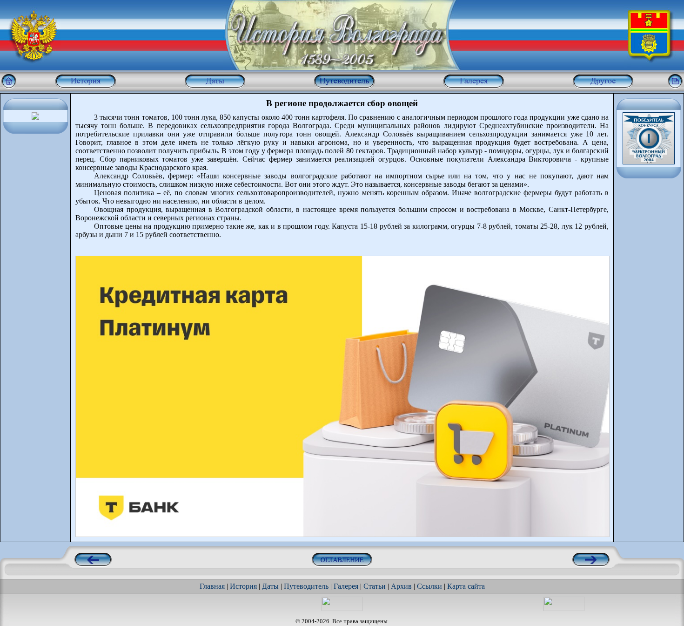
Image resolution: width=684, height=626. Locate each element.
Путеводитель (306, 586)
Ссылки (429, 586)
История (243, 586)
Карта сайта (466, 586)
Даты (270, 586)
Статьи (374, 586)
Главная (212, 586)
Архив (401, 586)
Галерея (346, 586)
